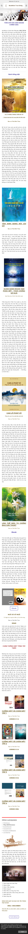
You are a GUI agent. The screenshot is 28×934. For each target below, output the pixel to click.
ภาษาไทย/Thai (6, 832)
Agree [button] (22, 931)
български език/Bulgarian (9, 830)
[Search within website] (1, 5)
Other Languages (9, 820)
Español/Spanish (7, 826)
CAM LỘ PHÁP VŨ (14, 413)
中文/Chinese (6, 823)
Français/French (7, 828)
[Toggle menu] (26, 5)
